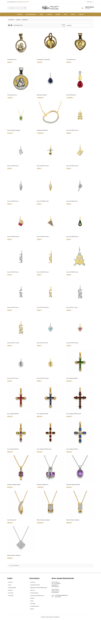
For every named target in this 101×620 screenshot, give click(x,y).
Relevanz (79, 25)
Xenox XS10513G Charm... (43, 378)
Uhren (41, 14)
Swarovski (10, 592)
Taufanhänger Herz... (71, 59)
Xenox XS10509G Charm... (43, 272)
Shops (31, 600)
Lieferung (32, 582)
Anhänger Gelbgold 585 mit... (14, 484)
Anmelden (32, 603)
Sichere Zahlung (34, 592)
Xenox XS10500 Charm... (13, 165)
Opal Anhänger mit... (12, 520)
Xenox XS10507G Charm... (43, 236)
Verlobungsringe (31, 14)
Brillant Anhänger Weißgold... (14, 555)
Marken (58, 14)
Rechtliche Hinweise (35, 584)
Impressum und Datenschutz (37, 595)
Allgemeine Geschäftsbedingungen (38, 587)
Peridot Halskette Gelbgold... (14, 130)
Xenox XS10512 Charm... (43, 343)
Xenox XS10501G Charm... (43, 165)
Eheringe (19, 14)
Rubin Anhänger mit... (71, 95)
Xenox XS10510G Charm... (43, 307)
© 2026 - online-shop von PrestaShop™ (50, 617)
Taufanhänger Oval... (12, 59)
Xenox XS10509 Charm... (13, 272)
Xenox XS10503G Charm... (72, 165)
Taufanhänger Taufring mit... (43, 59)
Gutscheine (11, 595)
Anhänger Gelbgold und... (43, 484)
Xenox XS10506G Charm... (13, 236)
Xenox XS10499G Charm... (72, 130)
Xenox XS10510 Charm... (13, 307)
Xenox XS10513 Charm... (13, 378)
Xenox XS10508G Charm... (72, 236)
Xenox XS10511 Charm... (72, 307)
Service (73, 14)
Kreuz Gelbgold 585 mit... (72, 378)
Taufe (65, 14)
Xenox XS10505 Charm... (72, 201)
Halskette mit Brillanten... (43, 130)
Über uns (81, 14)
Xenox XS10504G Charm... (43, 201)
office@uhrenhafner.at (61, 595)
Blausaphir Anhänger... (42, 95)
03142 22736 (58, 596)
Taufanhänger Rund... (12, 95)
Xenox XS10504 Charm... (13, 201)
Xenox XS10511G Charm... (13, 343)
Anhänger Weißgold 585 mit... (73, 484)
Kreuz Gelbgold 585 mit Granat (73, 413)
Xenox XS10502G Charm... (72, 272)
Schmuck (49, 14)
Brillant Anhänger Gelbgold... (43, 520)
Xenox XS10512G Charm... (72, 343)
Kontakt (32, 598)
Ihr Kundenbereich (34, 606)
